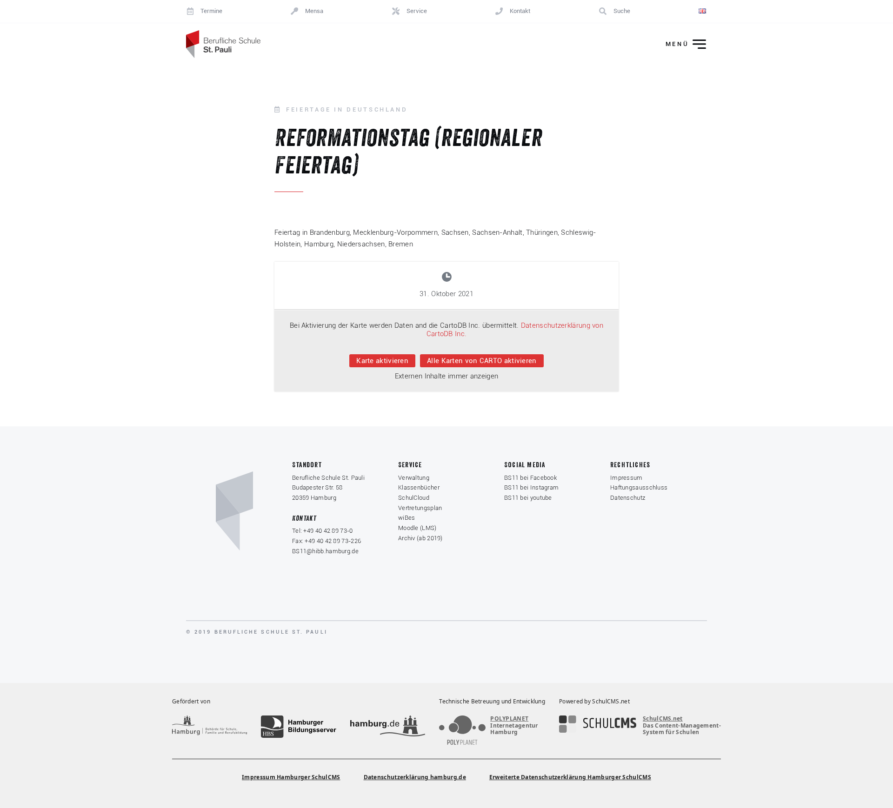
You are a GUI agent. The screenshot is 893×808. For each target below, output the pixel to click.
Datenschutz (627, 497)
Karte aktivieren (382, 361)
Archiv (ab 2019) (420, 538)
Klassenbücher (419, 487)
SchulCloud (413, 497)
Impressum (626, 477)
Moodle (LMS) (417, 527)
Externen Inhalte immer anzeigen (446, 376)
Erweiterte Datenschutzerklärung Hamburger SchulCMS (570, 777)
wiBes (406, 517)
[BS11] (223, 44)
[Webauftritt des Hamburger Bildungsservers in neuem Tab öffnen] (298, 726)
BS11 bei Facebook (530, 477)
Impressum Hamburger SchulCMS (291, 777)
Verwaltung (413, 477)
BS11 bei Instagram (531, 487)
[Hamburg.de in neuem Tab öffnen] (387, 726)
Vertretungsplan (420, 507)
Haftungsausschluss (638, 487)
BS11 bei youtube (528, 497)
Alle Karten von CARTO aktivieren (482, 361)
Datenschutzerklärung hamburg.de (415, 777)
